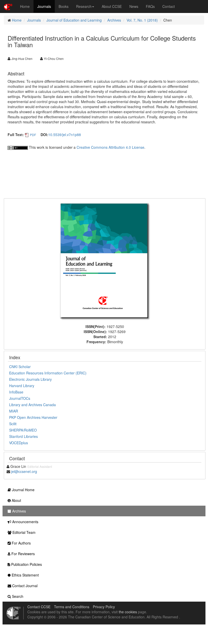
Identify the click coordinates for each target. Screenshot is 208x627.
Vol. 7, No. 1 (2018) (142, 20)
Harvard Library (21, 385)
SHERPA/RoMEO (23, 430)
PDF (33, 135)
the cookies (128, 611)
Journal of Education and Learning (74, 20)
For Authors (21, 543)
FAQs (150, 6)
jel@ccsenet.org (24, 471)
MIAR (13, 411)
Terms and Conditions (71, 606)
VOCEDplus (18, 442)
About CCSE (112, 6)
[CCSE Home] (8, 6)
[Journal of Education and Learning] (104, 260)
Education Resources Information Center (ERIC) (47, 372)
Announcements (24, 521)
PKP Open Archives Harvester (33, 417)
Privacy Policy (104, 606)
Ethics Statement (25, 575)
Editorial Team (23, 532)
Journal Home (22, 489)
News (133, 6)
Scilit (12, 423)
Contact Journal (24, 585)
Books (63, 6)
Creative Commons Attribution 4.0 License (110, 147)
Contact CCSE (38, 606)
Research (84, 6)
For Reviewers (22, 553)
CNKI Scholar (20, 366)
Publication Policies (26, 564)
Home (25, 6)
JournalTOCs (19, 398)
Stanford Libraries (23, 436)
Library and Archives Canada (32, 404)
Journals (44, 6)
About (16, 500)
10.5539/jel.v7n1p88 (64, 134)
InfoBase (16, 391)
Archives (114, 20)
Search (17, 596)
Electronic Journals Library (30, 379)
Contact (168, 6)
